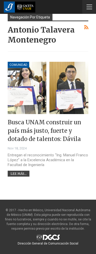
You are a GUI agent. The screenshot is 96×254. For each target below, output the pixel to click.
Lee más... (18, 174)
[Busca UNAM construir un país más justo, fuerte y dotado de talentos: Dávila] (48, 88)
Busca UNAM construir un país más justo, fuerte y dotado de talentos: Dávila (44, 131)
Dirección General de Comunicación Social (48, 243)
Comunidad (18, 65)
